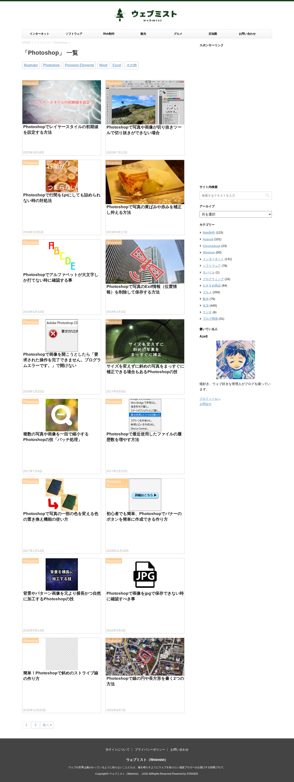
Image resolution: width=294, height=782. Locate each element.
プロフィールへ (210, 398)
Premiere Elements (79, 65)
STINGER (192, 773)
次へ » (47, 725)
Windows (209, 252)
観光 (143, 33)
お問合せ (206, 404)
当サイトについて (117, 749)
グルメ (178, 33)
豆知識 (213, 33)
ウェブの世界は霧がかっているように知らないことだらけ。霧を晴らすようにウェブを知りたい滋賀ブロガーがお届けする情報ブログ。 (147, 767)
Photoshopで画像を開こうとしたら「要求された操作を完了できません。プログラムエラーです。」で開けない (62, 360)
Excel (117, 65)
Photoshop (51, 65)
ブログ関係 (210, 318)
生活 (206, 305)
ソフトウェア (74, 33)
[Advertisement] (236, 114)
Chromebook (211, 246)
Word (103, 65)
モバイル (209, 272)
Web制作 (109, 33)
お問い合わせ (247, 33)
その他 (131, 65)
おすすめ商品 (212, 285)
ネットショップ (117, 485)
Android (208, 239)
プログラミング (213, 279)
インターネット (39, 33)
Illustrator (31, 65)
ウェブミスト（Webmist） (147, 760)
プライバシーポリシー (150, 749)
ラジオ (207, 312)
